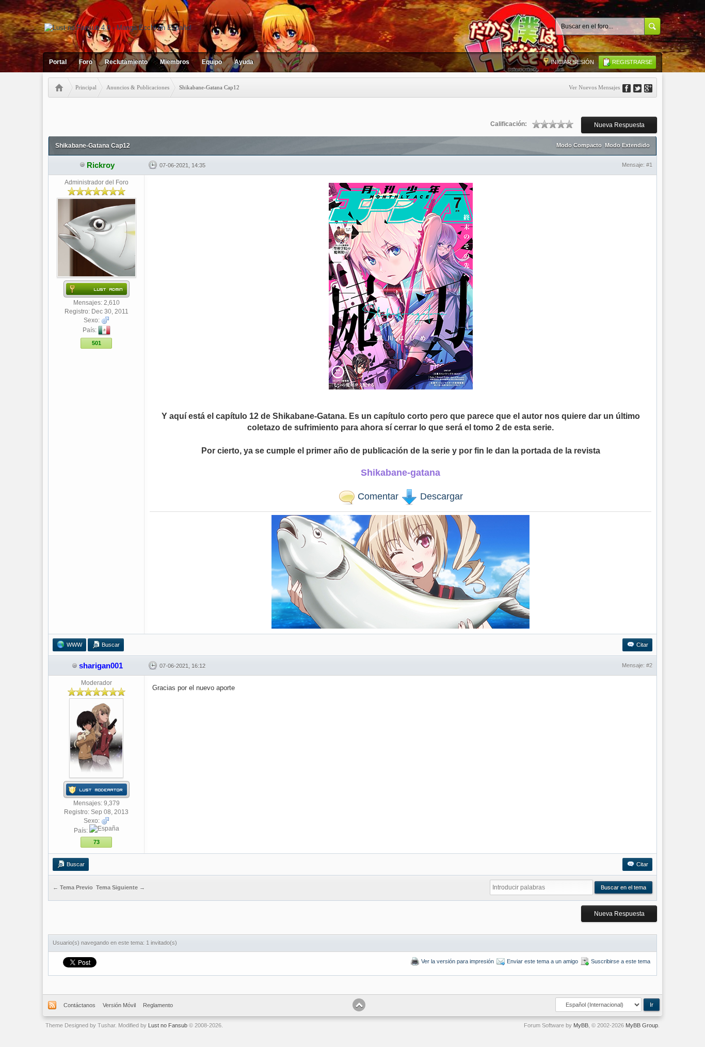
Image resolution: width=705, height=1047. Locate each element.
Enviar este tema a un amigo (542, 961)
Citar (642, 645)
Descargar (440, 496)
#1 (649, 165)
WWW (74, 645)
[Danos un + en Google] (651, 87)
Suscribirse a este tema (620, 961)
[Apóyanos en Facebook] (630, 87)
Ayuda (243, 62)
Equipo (212, 62)
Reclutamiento (126, 62)
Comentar (376, 496)
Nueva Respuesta (619, 125)
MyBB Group (642, 1025)
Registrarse (632, 62)
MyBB (580, 1025)
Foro (85, 62)
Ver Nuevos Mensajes (594, 87)
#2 (649, 665)
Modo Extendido (627, 145)
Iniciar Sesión (572, 62)
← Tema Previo (73, 888)
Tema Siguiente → (120, 888)
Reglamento (158, 1005)
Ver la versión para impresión (457, 961)
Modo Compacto (579, 145)
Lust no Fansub (167, 1025)
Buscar (111, 645)
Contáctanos (79, 1005)
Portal (58, 62)
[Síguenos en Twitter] (641, 87)
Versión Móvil (119, 1005)
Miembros (174, 62)
